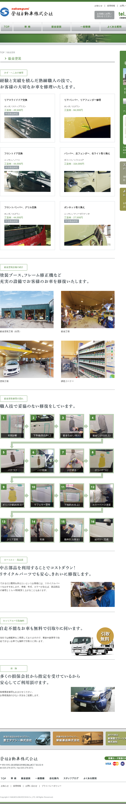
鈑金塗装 (56, 27)
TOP (6, 27)
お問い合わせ (31, 786)
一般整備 (85, 27)
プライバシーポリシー (51, 786)
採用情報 (111, 6)
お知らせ (98, 6)
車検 (27, 27)
